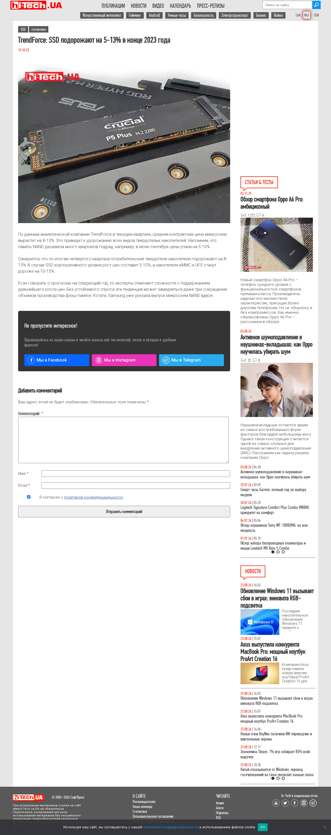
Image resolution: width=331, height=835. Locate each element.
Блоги (219, 807)
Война (278, 15)
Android (154, 15)
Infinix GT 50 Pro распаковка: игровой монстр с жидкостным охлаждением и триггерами (275, 510)
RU (306, 15)
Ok (262, 827)
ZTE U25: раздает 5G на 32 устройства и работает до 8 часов (277, 701)
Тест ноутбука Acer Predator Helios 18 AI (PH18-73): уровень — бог (275, 545)
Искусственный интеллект (102, 15)
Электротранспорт (234, 15)
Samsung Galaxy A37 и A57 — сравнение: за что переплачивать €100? (276, 528)
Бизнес (261, 15)
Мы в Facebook (52, 360)
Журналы (222, 812)
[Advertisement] (279, 67)
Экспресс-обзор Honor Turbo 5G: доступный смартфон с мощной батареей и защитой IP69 (274, 772)
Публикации (113, 6)
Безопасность (204, 15)
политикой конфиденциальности (93, 497)
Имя (23, 473)
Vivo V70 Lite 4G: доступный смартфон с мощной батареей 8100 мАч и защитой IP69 (276, 718)
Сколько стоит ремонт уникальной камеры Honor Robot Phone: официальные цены (277, 736)
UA (298, 15)
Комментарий (28, 413)
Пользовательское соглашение (153, 816)
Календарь (180, 6)
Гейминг (135, 15)
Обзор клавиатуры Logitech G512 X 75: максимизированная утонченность (269, 492)
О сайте (139, 796)
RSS (218, 817)
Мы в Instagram (120, 360)
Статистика (140, 811)
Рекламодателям (144, 801)
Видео (158, 6)
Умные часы (177, 15)
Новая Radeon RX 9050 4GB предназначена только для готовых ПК (272, 754)
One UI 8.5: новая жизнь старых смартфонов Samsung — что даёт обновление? (273, 474)
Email (24, 485)
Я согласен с (81, 497)
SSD (23, 29)
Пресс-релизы (210, 6)
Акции (220, 802)
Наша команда (142, 806)
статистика (39, 29)
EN (316, 15)
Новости (138, 6)
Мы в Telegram (186, 360)
